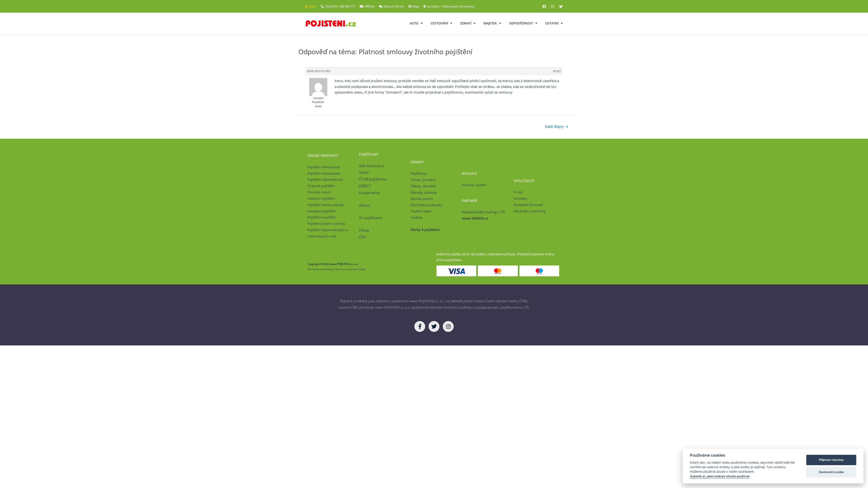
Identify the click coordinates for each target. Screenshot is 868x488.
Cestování (439, 23)
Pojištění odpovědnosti (325, 179)
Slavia (364, 172)
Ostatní (552, 23)
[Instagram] (552, 6)
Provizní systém (474, 185)
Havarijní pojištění (321, 211)
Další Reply (556, 126)
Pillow (364, 230)
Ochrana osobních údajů (350, 269)
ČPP (362, 237)
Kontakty (520, 198)
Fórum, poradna (423, 179)
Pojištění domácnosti (323, 167)
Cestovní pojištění (321, 198)
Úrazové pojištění (321, 185)
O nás (518, 192)
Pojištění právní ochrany (326, 223)
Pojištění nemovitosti (323, 173)
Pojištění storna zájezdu (325, 204)
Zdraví (465, 23)
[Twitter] (561, 6)
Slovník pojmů (421, 198)
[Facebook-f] (419, 326)
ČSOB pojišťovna (373, 179)
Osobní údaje (420, 211)
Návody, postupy (423, 192)
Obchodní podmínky (426, 205)
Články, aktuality (423, 186)
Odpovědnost (521, 23)
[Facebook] (544, 6)
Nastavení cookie (831, 472)
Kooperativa (369, 192)
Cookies (416, 217)
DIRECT (365, 185)
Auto (414, 23)
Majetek (490, 23)
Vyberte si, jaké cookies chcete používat (720, 476)
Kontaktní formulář (528, 204)
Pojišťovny (418, 173)
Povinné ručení (319, 192)
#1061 (557, 71)
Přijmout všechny (831, 460)
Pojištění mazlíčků (321, 217)
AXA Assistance (372, 165)
